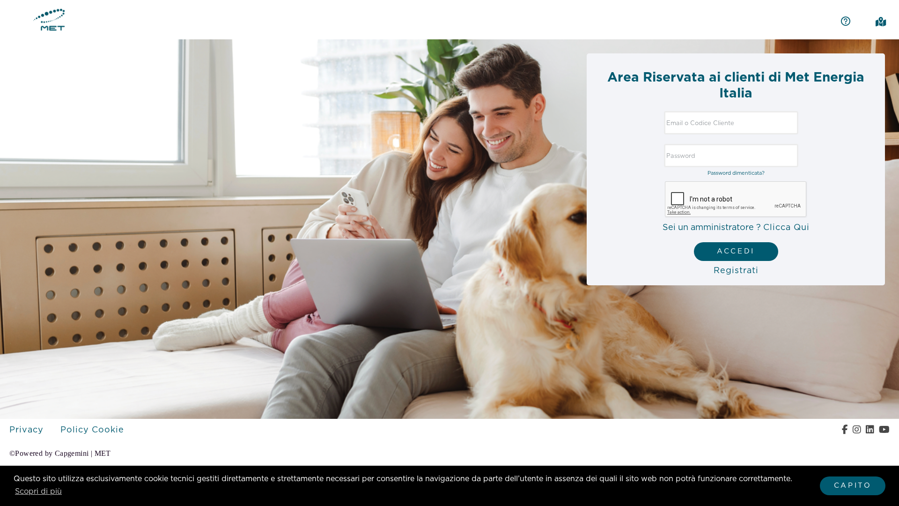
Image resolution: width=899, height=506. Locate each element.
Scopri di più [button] (38, 491)
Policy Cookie (92, 430)
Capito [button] (853, 485)
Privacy (27, 430)
